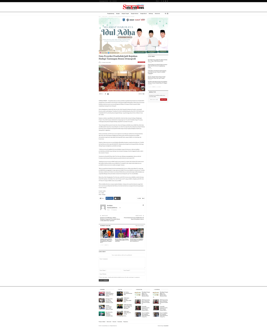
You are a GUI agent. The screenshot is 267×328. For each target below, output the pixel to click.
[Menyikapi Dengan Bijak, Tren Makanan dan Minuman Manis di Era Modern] (138, 294)
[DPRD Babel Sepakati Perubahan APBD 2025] (120, 299)
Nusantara (125, 321)
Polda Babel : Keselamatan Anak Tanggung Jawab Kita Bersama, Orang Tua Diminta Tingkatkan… (157, 72)
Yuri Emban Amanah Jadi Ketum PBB (128, 293)
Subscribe (163, 99)
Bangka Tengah (125, 13)
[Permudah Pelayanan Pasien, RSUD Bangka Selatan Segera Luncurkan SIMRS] (138, 308)
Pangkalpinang (110, 13)
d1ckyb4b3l (166, 325)
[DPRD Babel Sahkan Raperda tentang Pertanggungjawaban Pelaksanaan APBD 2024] (120, 313)
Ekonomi (114, 321)
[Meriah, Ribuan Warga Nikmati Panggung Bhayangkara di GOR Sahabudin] (122, 233)
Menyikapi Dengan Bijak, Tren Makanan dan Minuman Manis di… (142, 295)
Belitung (151, 13)
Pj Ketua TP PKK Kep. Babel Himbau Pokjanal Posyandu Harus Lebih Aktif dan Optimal (110, 219)
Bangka (118, 13)
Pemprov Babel (141, 62)
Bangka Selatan (134, 13)
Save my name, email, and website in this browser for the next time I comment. (120, 277)
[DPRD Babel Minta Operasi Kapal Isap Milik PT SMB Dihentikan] (120, 306)
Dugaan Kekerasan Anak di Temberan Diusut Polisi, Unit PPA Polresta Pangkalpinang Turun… (157, 66)
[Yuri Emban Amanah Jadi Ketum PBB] (120, 294)
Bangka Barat (143, 13)
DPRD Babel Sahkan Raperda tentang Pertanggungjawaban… (124, 313)
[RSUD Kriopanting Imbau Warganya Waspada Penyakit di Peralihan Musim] (138, 301)
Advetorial (157, 13)
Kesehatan (120, 321)
